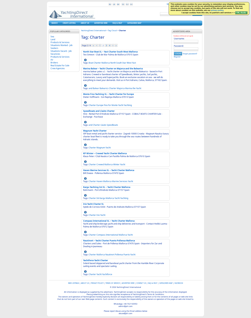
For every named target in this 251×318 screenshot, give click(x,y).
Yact (134, 62)
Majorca (121, 88)
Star (124, 62)
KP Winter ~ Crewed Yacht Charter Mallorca (105, 153)
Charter (97, 62)
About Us (85, 23)
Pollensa (119, 254)
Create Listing (69, 23)
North (113, 62)
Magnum (100, 147)
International (112, 234)
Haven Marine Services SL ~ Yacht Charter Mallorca (108, 170)
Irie (98, 215)
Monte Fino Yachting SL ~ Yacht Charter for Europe (108, 94)
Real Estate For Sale (60, 65)
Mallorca (105, 62)
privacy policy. (217, 10)
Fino (106, 105)
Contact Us (141, 283)
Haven (99, 181)
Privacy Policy (97, 283)
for (109, 105)
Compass (100, 234)
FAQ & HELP (117, 23)
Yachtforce (107, 274)
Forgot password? (190, 53)
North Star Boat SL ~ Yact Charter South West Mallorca (110, 51)
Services (123, 181)
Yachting (128, 105)
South (119, 62)
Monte (114, 105)
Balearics (104, 88)
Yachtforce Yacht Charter (95, 260)
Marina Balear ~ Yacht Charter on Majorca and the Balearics (113, 68)
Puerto (126, 254)
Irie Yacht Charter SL (93, 204)
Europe (99, 105)
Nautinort (109, 254)
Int (97, 198)
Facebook (179, 283)
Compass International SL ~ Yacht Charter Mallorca (109, 220)
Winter (116, 164)
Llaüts (103, 124)
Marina (128, 88)
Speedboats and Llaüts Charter (99, 111)
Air (52, 59)
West (129, 62)
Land (53, 39)
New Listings (73, 283)
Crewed (100, 164)
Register (177, 57)
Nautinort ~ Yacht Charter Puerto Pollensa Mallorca (109, 240)
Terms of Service (112, 283)
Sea (52, 36)
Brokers (54, 62)
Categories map (134, 23)
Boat (91, 62)
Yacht (138, 88)
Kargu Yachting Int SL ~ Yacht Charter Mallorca (106, 187)
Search (54, 23)
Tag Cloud (112, 30)
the (134, 88)
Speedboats (112, 124)
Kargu (102, 198)
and (90, 88)
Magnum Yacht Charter (95, 130)
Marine (115, 181)
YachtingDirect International (93, 30)
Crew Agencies (58, 68)
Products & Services (60, 42)
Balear (96, 88)
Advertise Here (100, 23)
